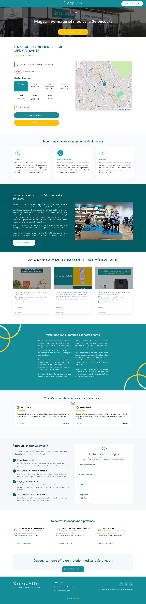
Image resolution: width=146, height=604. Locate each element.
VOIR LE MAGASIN (24, 544)
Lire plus (66, 423)
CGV (98, 590)
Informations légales (127, 590)
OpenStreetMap (120, 109)
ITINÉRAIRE (35, 123)
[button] (104, 83)
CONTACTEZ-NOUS (73, 32)
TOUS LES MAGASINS (132, 4)
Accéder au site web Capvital (64, 587)
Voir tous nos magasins (62, 590)
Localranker (76, 598)
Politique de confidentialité (110, 590)
